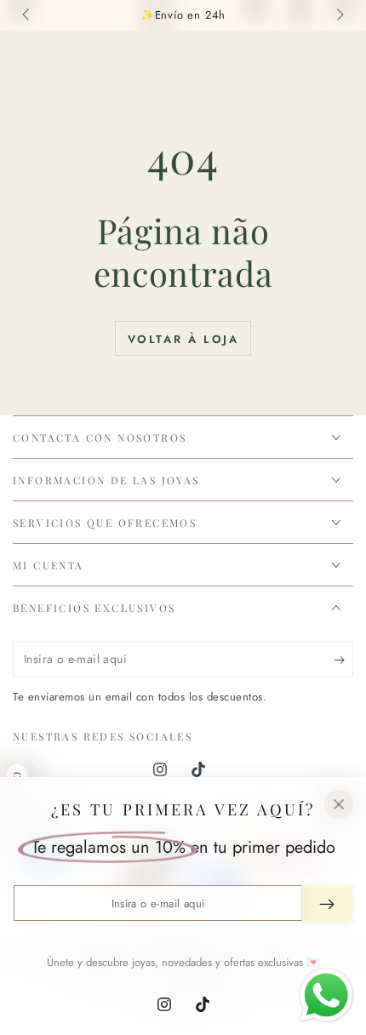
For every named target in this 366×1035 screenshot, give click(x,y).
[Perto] (338, 804)
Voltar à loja (183, 339)
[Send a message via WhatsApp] (326, 995)
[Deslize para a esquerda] (27, 15)
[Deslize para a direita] (338, 15)
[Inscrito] (343, 659)
